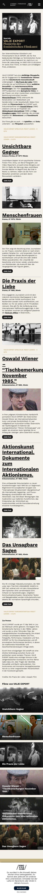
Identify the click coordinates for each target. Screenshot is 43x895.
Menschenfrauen (9, 98)
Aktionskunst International (13, 111)
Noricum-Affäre (11, 313)
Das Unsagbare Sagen (20, 547)
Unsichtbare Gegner (29, 89)
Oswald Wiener (26, 107)
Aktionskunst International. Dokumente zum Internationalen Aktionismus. (20, 461)
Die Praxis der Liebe (24, 82)
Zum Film (7, 180)
